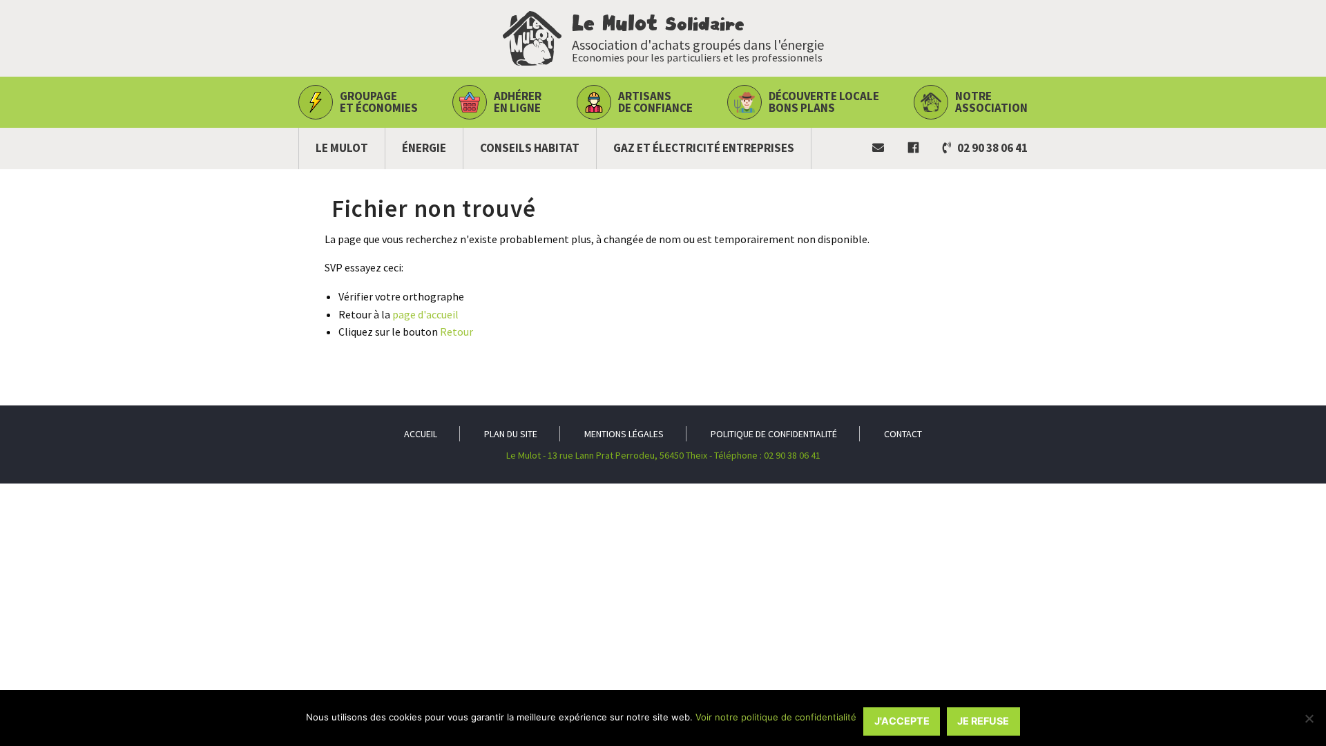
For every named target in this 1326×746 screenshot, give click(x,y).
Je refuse (983, 721)
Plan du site (510, 434)
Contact (903, 434)
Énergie (424, 147)
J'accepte (902, 721)
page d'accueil (425, 314)
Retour (456, 331)
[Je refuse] (1309, 718)
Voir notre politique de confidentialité (775, 717)
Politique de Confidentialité (774, 434)
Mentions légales (624, 434)
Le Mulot (342, 147)
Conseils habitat (529, 147)
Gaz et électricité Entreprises (703, 147)
